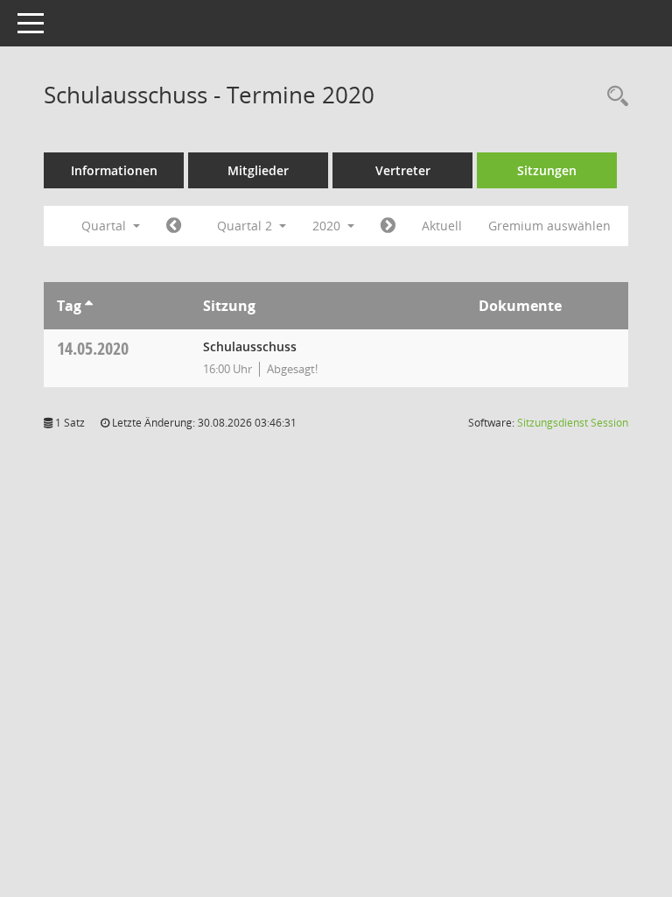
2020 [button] (328, 225)
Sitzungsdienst (572, 422)
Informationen (114, 170)
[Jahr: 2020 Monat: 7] (388, 226)
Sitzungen (547, 170)
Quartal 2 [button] (246, 225)
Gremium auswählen (549, 225)
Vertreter (402, 170)
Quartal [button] (105, 225)
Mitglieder (258, 170)
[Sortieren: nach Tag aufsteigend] (89, 305)
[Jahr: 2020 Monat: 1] (173, 226)
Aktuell (442, 225)
